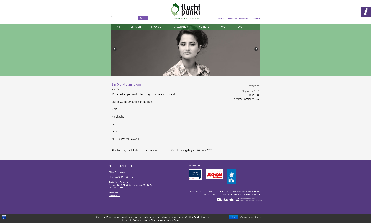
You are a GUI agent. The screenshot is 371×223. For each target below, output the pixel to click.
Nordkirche (118, 116)
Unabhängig (181, 27)
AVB (223, 27)
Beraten (136, 27)
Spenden (256, 18)
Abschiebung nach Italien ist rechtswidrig (135, 150)
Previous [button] (115, 49)
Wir (119, 27)
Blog (251, 94)
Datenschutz (244, 18)
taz (113, 124)
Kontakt (222, 18)
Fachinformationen (243, 98)
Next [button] (256, 49)
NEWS (239, 27)
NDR (114, 109)
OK (233, 217)
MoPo (115, 131)
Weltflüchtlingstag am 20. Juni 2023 (191, 150)
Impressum (232, 18)
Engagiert (157, 27)
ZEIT (114, 138)
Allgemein (247, 91)
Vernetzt (205, 27)
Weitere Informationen (250, 217)
